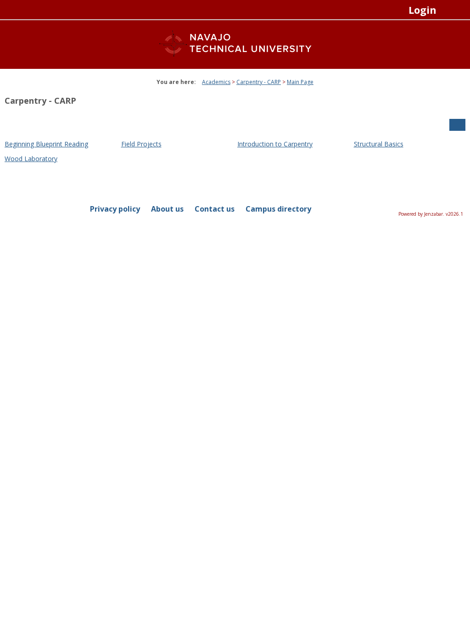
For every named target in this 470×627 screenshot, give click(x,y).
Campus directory (278, 209)
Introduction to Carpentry (275, 144)
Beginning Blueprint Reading (46, 144)
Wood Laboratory (31, 158)
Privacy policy (115, 209)
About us (167, 209)
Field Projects (141, 144)
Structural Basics (378, 144)
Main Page (300, 82)
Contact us (215, 209)
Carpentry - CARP (258, 82)
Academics (216, 82)
